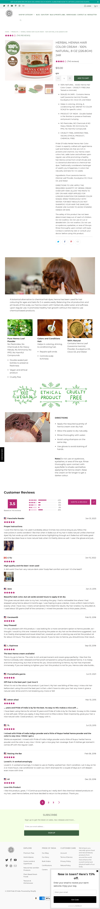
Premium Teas (29, 853)
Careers (45, 869)
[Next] (50, 60)
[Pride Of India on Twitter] (4, 6)
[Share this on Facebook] (64, 242)
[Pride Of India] (9, 13)
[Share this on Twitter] (58, 242)
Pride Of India (15, 891)
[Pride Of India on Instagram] (19, 6)
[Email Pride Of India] (23, 6)
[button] (93, 502)
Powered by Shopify (28, 891)
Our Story (45, 15)
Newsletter (92, 15)
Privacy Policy (65, 861)
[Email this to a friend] (77, 242)
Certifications (47, 865)
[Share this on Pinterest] (71, 242)
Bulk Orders (46, 861)
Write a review (79, 502)
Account (63, 853)
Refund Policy (65, 865)
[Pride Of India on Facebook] (8, 6)
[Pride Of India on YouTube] (12, 6)
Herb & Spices (29, 857)
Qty (57, 73)
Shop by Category (26, 15)
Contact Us (81, 15)
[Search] (21, 20)
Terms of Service (66, 857)
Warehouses (71, 15)
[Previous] (7, 60)
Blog (38, 15)
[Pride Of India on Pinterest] (16, 6)
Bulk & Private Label (57, 15)
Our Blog (45, 853)
